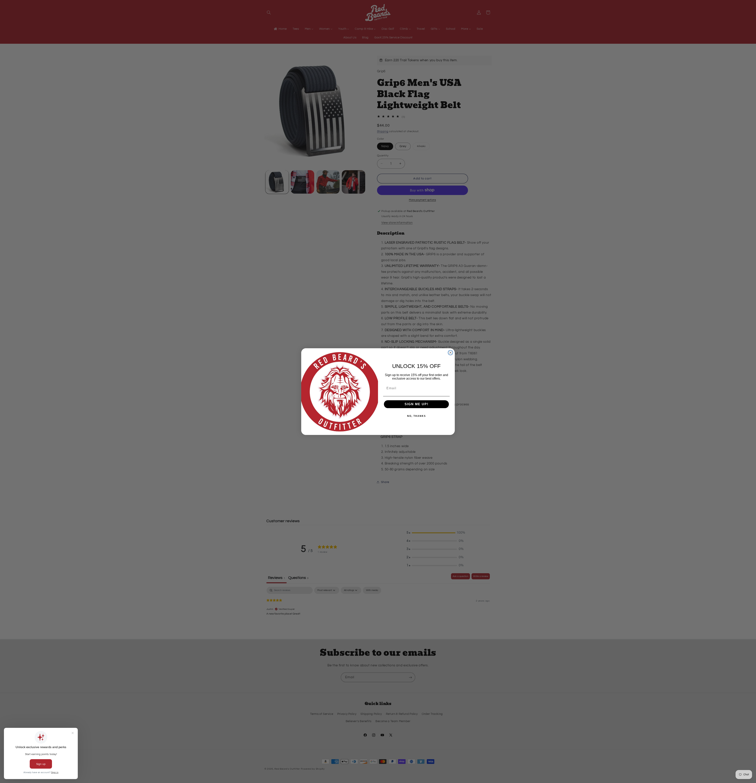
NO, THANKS (416, 416)
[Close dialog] (450, 352)
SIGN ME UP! (416, 404)
